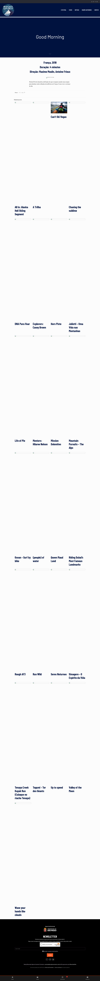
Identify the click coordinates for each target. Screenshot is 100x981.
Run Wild (37, 674)
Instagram (62, 979)
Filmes (37, 979)
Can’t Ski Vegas (59, 116)
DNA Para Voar (22, 323)
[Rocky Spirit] (8, 10)
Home (12, 979)
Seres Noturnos (59, 674)
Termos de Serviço (58, 967)
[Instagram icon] (97, 1)
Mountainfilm (73, 964)
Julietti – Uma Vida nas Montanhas (76, 327)
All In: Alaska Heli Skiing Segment (21, 210)
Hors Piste (56, 323)
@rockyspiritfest (43, 941)
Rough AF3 (20, 674)
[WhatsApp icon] (91, 1)
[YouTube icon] (95, 1)
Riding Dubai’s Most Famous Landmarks (76, 561)
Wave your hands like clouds (20, 911)
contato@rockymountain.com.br (53, 964)
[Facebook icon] (93, 1)
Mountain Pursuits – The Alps (76, 444)
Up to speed (57, 787)
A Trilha (37, 207)
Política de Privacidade (49, 967)
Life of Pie (20, 440)
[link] (50, 930)
